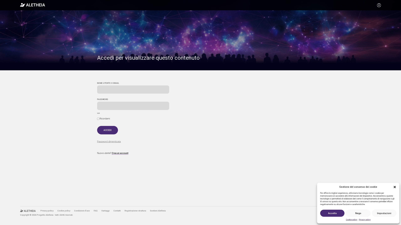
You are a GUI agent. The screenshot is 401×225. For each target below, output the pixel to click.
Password (102, 99)
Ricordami (104, 118)
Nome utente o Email (108, 83)
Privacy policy (365, 220)
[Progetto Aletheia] (32, 5)
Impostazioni (384, 213)
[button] (394, 186)
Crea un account (120, 153)
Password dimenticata (109, 141)
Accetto (332, 213)
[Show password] (98, 113)
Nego (358, 213)
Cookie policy (351, 220)
